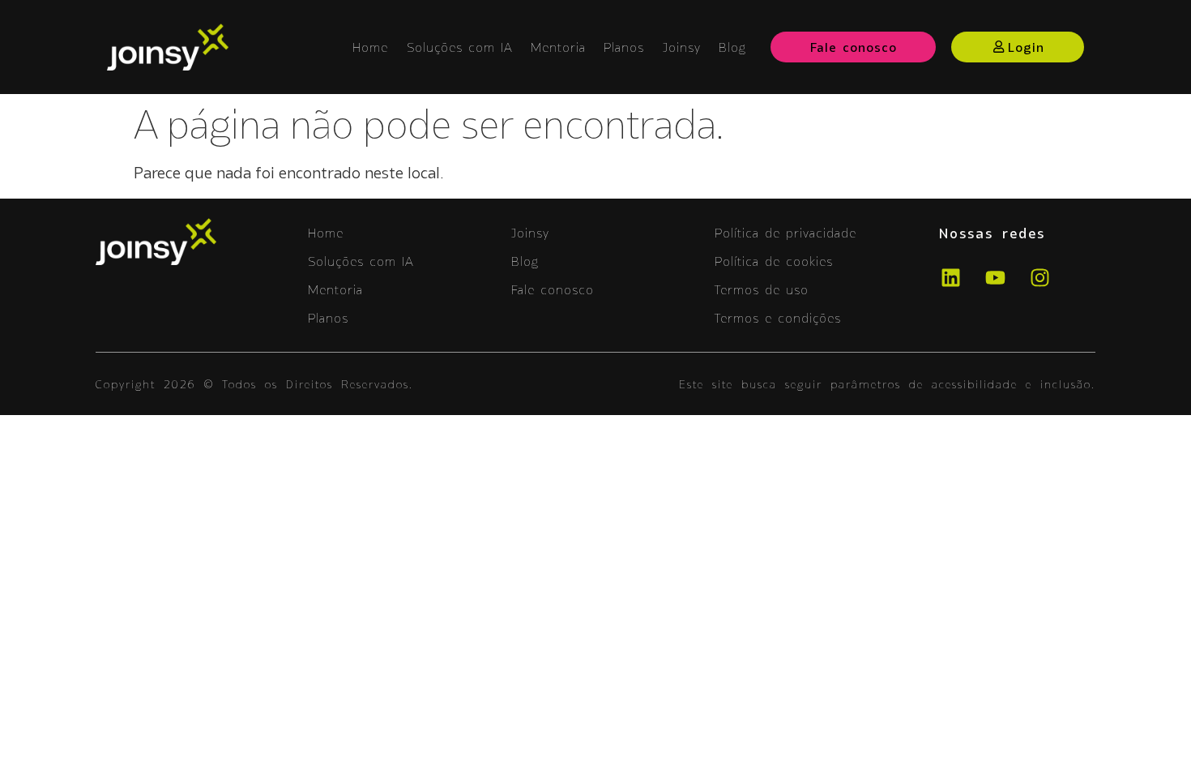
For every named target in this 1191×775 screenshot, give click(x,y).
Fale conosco (853, 47)
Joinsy (682, 47)
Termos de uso (762, 289)
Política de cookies (774, 261)
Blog (732, 47)
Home (370, 47)
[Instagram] (1039, 278)
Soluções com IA (460, 47)
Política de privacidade (785, 232)
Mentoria (558, 47)
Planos (624, 47)
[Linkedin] (950, 278)
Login (1026, 47)
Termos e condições (778, 317)
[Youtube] (995, 278)
